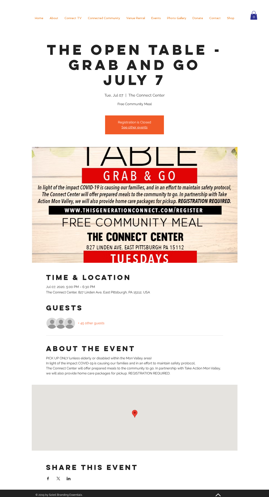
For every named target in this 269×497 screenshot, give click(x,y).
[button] (253, 15)
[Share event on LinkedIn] (69, 478)
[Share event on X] (58, 478)
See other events (134, 127)
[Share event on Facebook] (48, 478)
